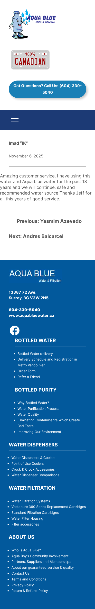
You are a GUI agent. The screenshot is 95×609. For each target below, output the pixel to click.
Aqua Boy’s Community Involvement (39, 556)
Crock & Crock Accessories (33, 469)
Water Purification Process (38, 408)
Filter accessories (25, 524)
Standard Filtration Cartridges (35, 512)
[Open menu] (14, 120)
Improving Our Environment (39, 432)
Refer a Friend (29, 377)
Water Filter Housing (27, 518)
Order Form (27, 371)
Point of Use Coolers (27, 463)
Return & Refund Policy (29, 590)
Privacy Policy (22, 585)
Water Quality (28, 414)
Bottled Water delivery (35, 353)
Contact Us (20, 573)
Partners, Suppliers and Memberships (41, 561)
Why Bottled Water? (33, 403)
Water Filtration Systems (30, 501)
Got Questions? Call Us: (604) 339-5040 (47, 89)
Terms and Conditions (28, 579)
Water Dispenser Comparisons (35, 475)
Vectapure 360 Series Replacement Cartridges (48, 507)
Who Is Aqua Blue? (26, 550)
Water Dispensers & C (28, 457)
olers (51, 457)
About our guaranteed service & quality (42, 567)
